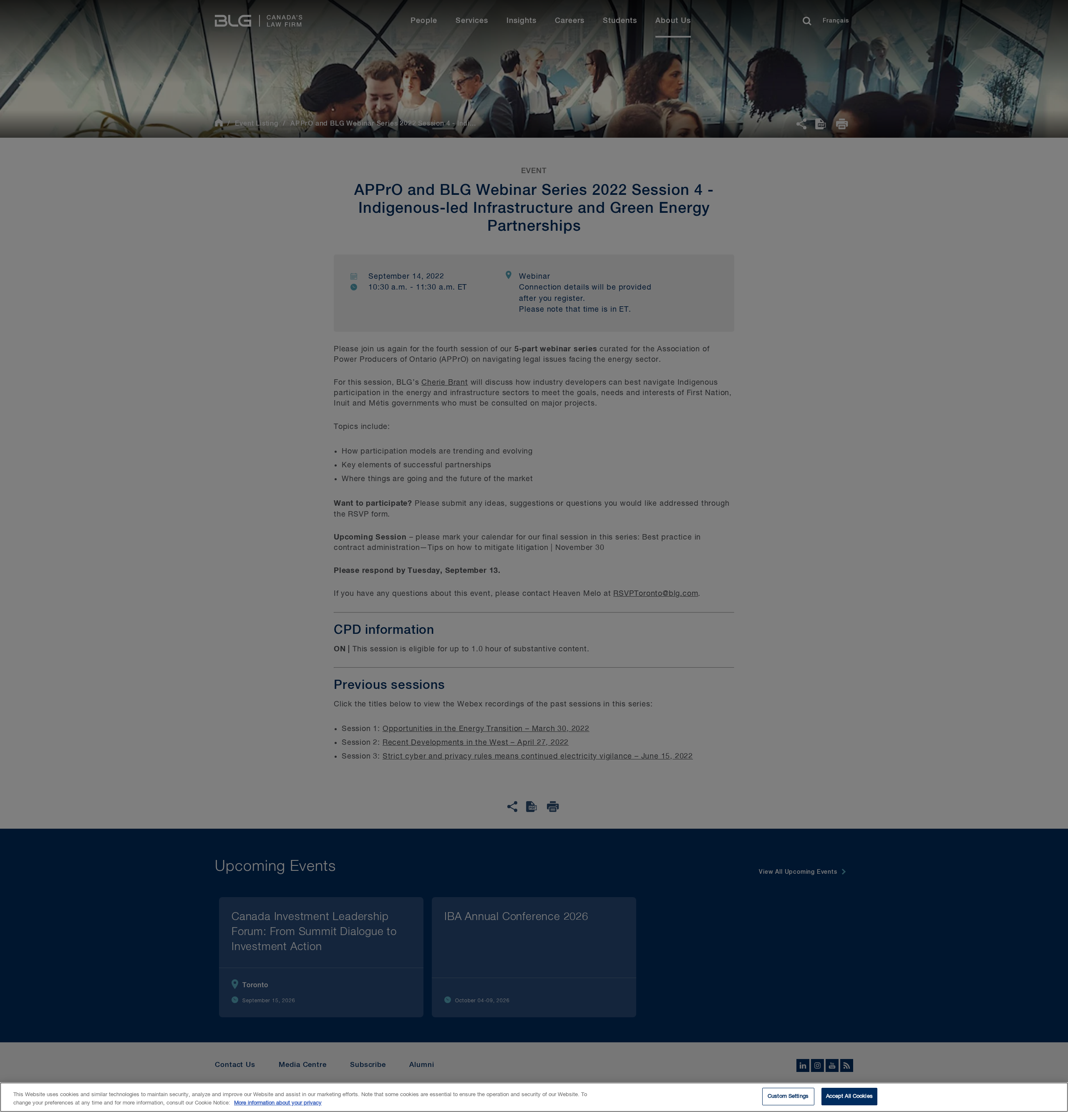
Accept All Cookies (849, 1096)
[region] (534, 1097)
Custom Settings (788, 1096)
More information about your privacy (278, 1103)
